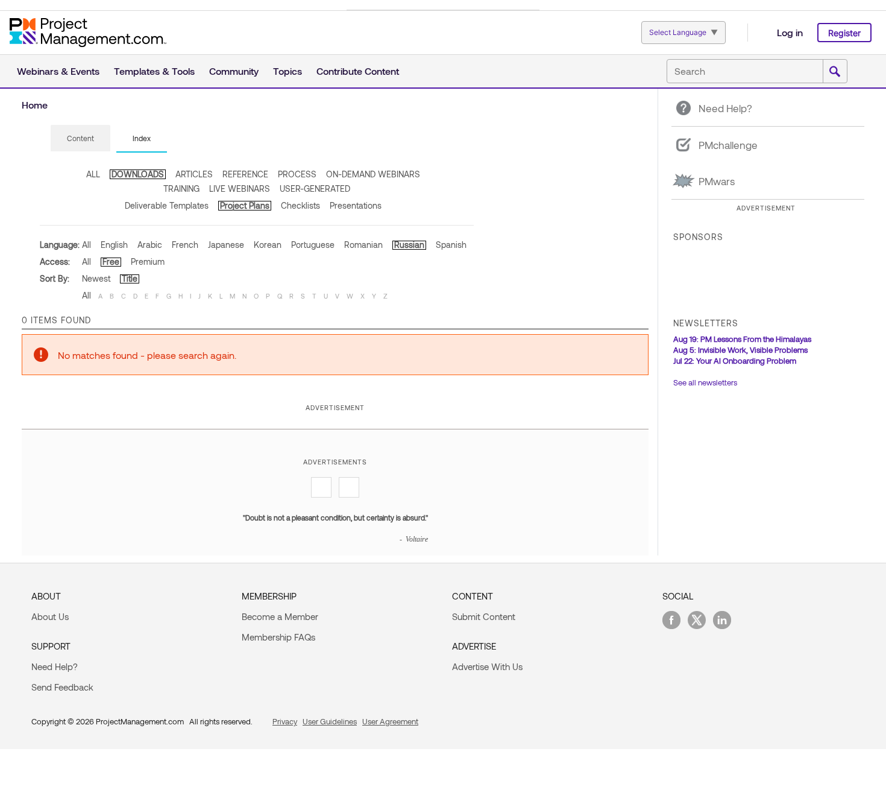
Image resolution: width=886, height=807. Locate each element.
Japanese (226, 244)
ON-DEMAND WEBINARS (373, 174)
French (185, 244)
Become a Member (280, 616)
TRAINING (181, 188)
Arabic (149, 244)
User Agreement (390, 721)
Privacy (284, 721)
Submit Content (483, 616)
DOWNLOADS (138, 174)
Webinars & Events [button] (58, 71)
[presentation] (80, 138)
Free (110, 261)
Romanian (363, 244)
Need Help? (54, 666)
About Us (50, 616)
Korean (267, 244)
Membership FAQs (278, 636)
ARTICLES (194, 174)
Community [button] (234, 71)
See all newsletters (705, 382)
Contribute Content (357, 71)
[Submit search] (835, 72)
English (114, 244)
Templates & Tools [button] (154, 71)
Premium (148, 261)
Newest (96, 278)
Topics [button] (287, 71)
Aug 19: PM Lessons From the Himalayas (742, 339)
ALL (93, 174)
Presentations (356, 205)
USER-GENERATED (315, 188)
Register (844, 33)
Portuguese (313, 244)
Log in (790, 32)
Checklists (300, 205)
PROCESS (297, 174)
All (86, 244)
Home (35, 104)
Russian (409, 244)
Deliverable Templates (167, 205)
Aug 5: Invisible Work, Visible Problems (740, 350)
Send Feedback (62, 687)
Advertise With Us (487, 666)
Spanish (451, 244)
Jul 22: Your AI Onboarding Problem (734, 361)
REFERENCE (245, 174)
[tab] (80, 139)
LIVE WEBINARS (239, 188)
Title (129, 278)
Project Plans (244, 205)
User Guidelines (330, 721)
